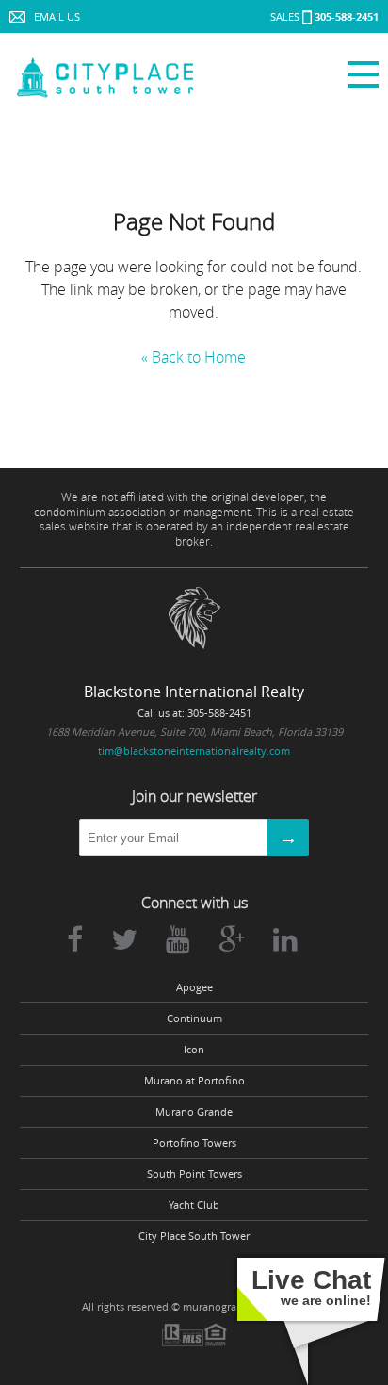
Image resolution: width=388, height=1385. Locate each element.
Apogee (194, 987)
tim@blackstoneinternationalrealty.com (194, 750)
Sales (324, 16)
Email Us (57, 16)
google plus (231, 939)
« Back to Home (193, 357)
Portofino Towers (194, 1142)
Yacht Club (194, 1205)
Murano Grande (194, 1111)
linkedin (285, 939)
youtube (178, 939)
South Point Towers (194, 1174)
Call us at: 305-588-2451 (194, 713)
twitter (124, 939)
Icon (194, 1049)
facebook (75, 939)
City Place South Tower (194, 1236)
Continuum (194, 1018)
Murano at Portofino (194, 1080)
